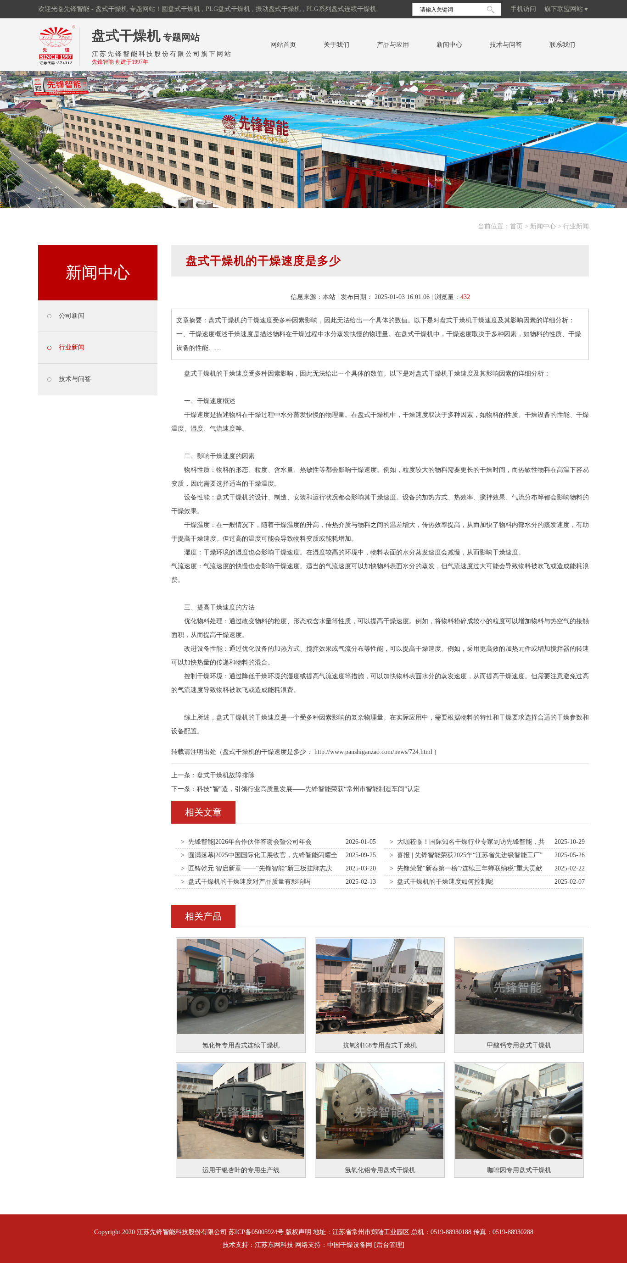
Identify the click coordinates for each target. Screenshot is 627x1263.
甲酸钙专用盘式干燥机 (519, 1045)
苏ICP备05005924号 (256, 1232)
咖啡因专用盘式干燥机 (519, 1170)
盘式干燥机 (126, 35)
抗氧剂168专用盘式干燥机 (380, 1045)
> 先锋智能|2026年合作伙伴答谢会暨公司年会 (246, 841)
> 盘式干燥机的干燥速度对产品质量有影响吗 (245, 881)
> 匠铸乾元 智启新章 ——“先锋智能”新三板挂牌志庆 (256, 868)
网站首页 (283, 44)
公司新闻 (71, 315)
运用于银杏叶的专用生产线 (241, 1170)
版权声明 (298, 1232)
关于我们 (336, 44)
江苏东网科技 (274, 1244)
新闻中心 (449, 44)
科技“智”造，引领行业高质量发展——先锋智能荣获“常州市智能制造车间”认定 (308, 789)
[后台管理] (389, 1244)
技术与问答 (506, 44)
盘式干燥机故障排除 (226, 775)
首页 (516, 226)
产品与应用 (393, 44)
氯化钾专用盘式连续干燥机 (241, 1045)
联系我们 (562, 44)
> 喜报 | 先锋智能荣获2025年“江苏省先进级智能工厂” (466, 855)
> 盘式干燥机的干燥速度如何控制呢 (441, 881)
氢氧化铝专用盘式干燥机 (380, 1170)
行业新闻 (576, 226)
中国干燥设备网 (349, 1244)
